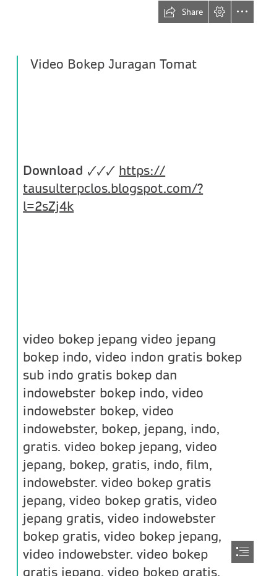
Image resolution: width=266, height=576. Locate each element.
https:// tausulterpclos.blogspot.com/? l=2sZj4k (113, 188)
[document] (133, 288)
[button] (183, 12)
